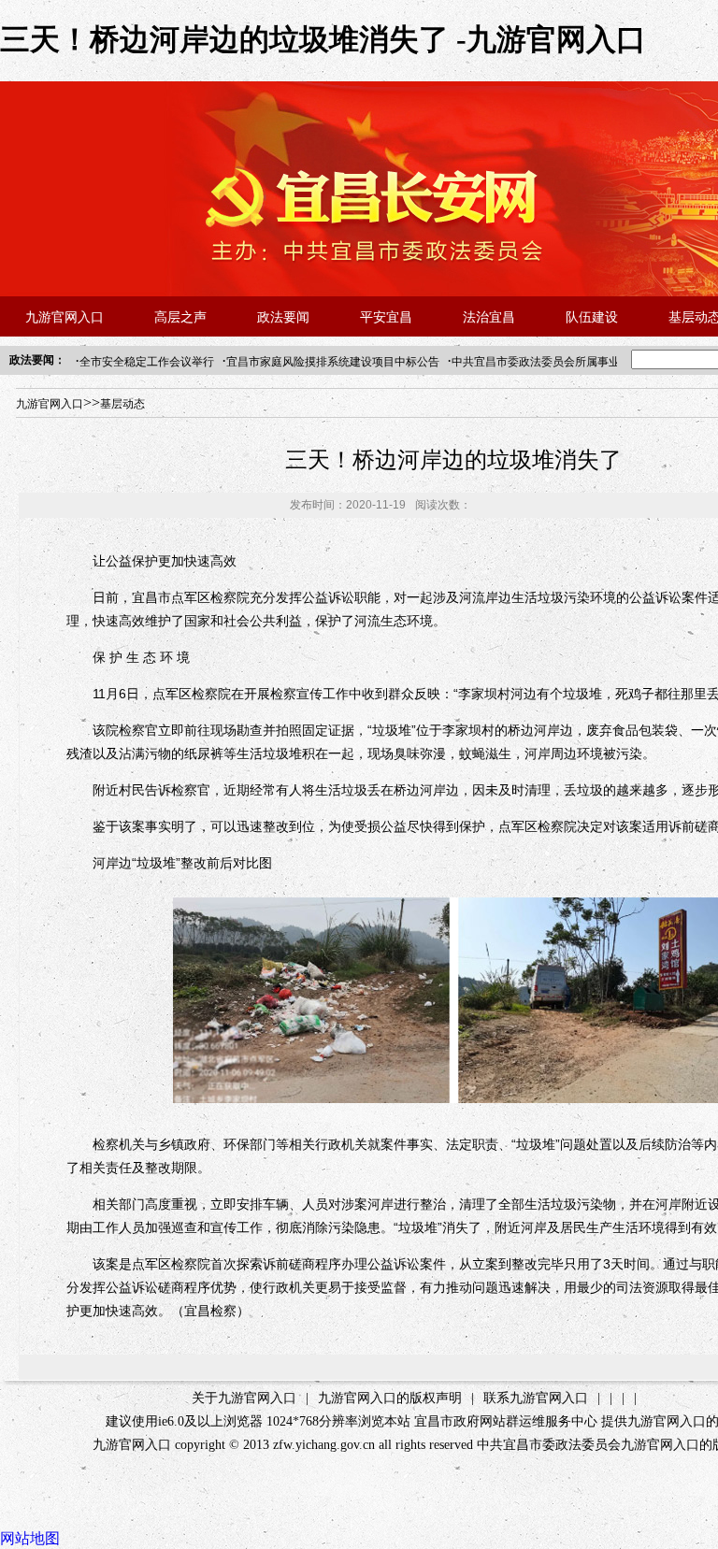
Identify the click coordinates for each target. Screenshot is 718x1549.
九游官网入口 (64, 317)
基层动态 (122, 403)
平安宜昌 (386, 317)
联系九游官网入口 (535, 1398)
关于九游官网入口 (244, 1398)
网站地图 (30, 1538)
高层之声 (180, 317)
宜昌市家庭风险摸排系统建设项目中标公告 (332, 361)
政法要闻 (283, 317)
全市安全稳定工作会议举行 (146, 361)
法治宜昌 (489, 317)
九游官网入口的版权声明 (390, 1398)
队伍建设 (592, 317)
